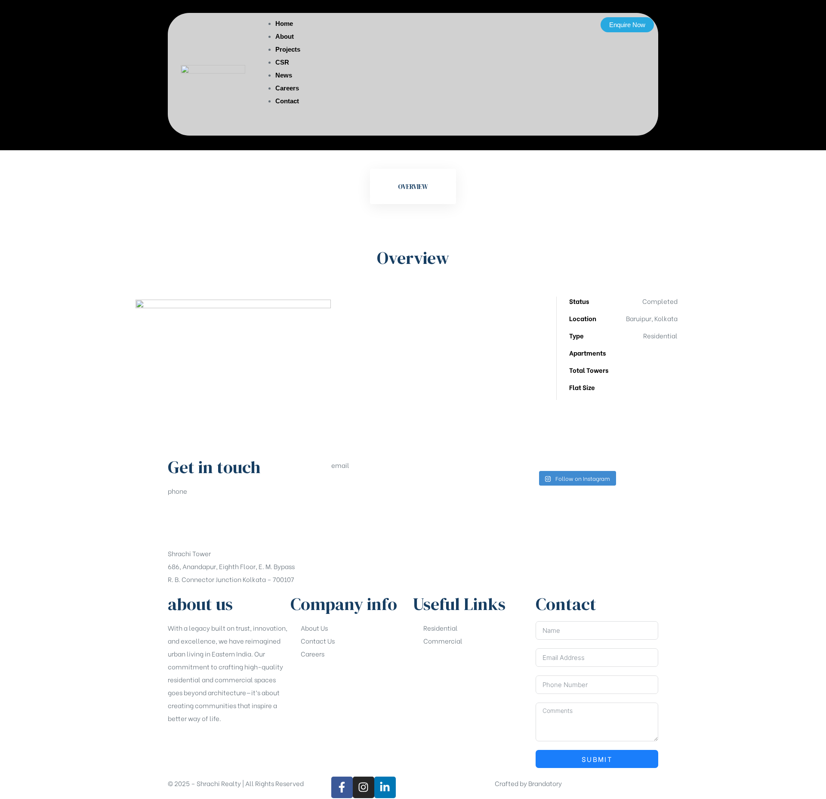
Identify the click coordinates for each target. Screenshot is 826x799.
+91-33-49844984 (196, 522)
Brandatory (545, 783)
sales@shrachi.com (361, 496)
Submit (597, 759)
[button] (627, 24)
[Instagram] (363, 787)
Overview (413, 186)
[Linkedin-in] (385, 787)
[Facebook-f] (342, 787)
